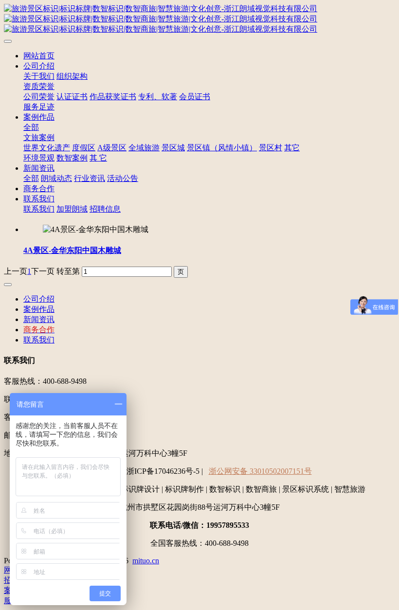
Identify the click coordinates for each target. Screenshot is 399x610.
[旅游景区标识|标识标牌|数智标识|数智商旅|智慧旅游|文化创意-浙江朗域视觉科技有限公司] (199, 19)
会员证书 (194, 96)
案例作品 (38, 117)
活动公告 (122, 178)
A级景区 (112, 148)
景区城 (173, 148)
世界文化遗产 (46, 148)
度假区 (83, 148)
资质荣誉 (38, 86)
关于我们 (38, 76)
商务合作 (38, 188)
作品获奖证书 (113, 96)
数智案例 (72, 158)
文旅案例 (38, 137)
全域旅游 (144, 148)
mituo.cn (145, 560)
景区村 (270, 148)
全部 (31, 127)
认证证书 (72, 96)
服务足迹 (38, 107)
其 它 (98, 158)
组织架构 (72, 76)
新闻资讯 (38, 168)
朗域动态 (56, 178)
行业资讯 (89, 178)
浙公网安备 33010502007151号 (260, 471)
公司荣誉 (38, 96)
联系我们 (38, 199)
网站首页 (38, 56)
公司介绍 (38, 66)
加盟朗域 (72, 209)
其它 (292, 148)
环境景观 (38, 158)
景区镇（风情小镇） (222, 148)
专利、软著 (157, 96)
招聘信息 (105, 209)
